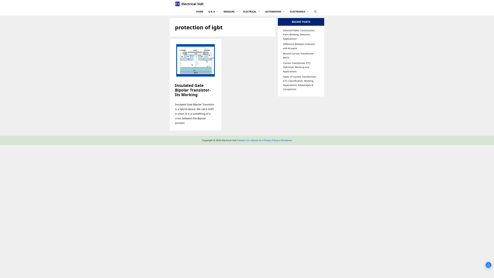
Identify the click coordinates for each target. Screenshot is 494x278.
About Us (256, 140)
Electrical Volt (192, 4)
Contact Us (243, 140)
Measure (229, 11)
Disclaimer (286, 140)
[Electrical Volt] (177, 4)
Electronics (297, 11)
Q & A (211, 11)
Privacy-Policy (270, 140)
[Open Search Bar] (315, 11)
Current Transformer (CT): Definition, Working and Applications (297, 67)
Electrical (250, 11)
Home (199, 11)
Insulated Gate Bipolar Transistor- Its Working (193, 90)
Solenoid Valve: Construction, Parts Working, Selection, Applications (299, 34)
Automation (273, 11)
